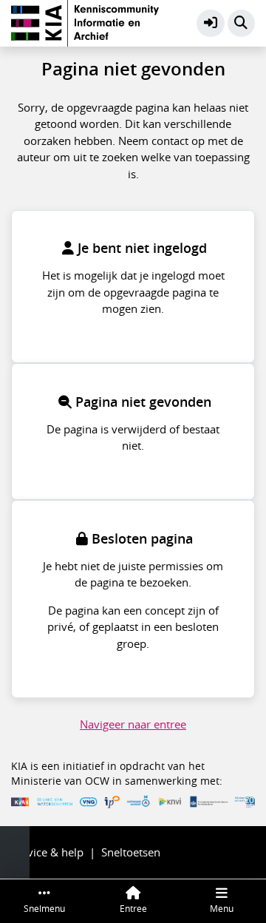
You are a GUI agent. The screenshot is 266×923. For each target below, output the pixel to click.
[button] (211, 24)
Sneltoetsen (130, 852)
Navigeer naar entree (133, 724)
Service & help (47, 852)
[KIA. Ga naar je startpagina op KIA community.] (85, 21)
